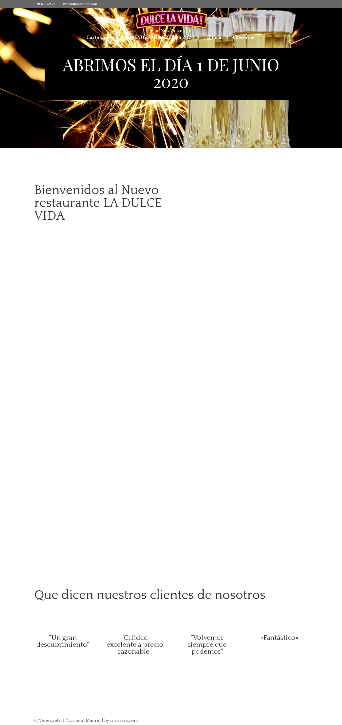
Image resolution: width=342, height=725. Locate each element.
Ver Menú (52, 388)
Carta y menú (102, 38)
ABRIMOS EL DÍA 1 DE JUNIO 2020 (171, 72)
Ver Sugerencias (150, 528)
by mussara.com (121, 720)
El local (214, 38)
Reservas (245, 38)
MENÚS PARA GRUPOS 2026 (162, 38)
